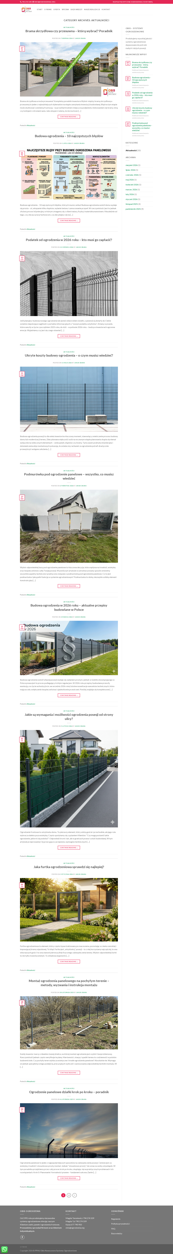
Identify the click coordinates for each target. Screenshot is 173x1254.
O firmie (48, 9)
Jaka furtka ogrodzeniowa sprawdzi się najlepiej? (69, 867)
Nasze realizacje (92, 9)
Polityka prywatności (120, 1223)
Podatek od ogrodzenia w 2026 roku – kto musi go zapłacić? (69, 240)
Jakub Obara (80, 38)
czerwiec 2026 (132, 175)
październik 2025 (133, 209)
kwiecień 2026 (132, 184)
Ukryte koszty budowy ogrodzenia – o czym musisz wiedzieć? (69, 355)
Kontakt (106, 9)
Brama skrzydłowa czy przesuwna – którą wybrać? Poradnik (68, 31)
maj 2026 (130, 179)
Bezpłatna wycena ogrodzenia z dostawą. (133, 2)
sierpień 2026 (132, 165)
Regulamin (115, 1219)
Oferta (56, 9)
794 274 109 (26, 2)
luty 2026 (130, 194)
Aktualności (68, 27)
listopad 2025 (132, 204)
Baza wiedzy (76, 9)
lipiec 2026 (130, 170)
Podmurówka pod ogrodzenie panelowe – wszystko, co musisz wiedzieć (142, 126)
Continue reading (69, 117)
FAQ (113, 1228)
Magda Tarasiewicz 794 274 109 (80, 1218)
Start (39, 9)
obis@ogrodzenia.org (44, 2)
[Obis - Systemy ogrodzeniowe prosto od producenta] (26, 9)
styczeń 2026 (131, 199)
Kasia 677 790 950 (74, 1224)
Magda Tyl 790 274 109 (76, 1221)
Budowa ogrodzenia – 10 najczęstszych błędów (69, 136)
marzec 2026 (131, 189)
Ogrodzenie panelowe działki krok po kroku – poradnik (69, 1092)
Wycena (65, 9)
